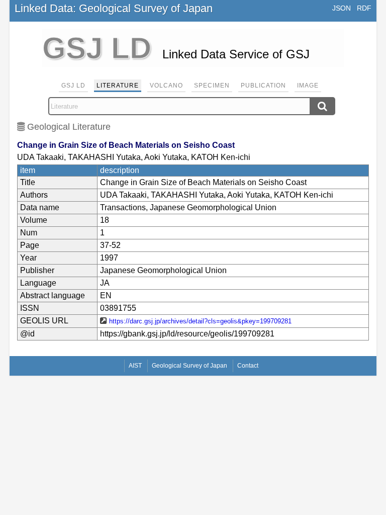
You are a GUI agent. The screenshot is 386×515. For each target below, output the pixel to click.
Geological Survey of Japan (189, 365)
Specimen (212, 85)
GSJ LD (73, 85)
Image (308, 85)
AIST (135, 365)
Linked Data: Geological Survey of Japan (114, 8)
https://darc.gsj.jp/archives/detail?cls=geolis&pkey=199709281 (200, 321)
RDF (364, 8)
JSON (341, 8)
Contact (247, 365)
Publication (263, 85)
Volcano (166, 85)
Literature (117, 85)
